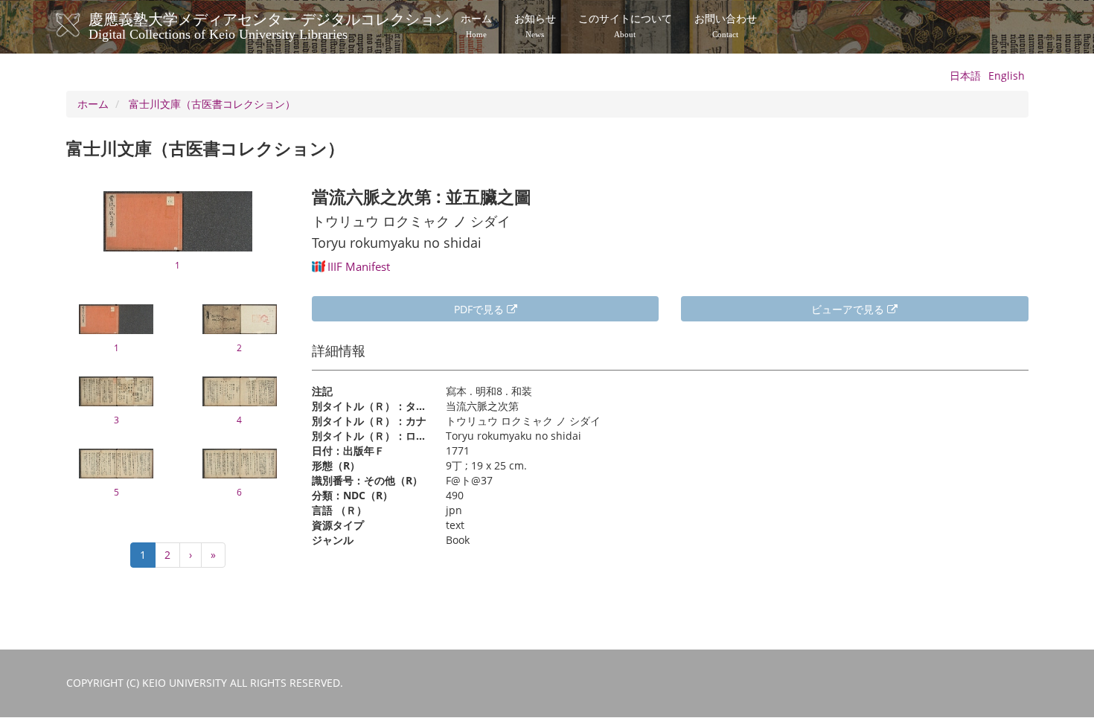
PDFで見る (480, 309)
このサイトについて (625, 26)
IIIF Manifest (358, 266)
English (1006, 75)
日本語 (965, 75)
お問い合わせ (725, 26)
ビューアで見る (849, 309)
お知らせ (535, 26)
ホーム (476, 26)
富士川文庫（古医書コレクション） (212, 104)
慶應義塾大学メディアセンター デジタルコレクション (269, 24)
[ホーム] (83, 25)
